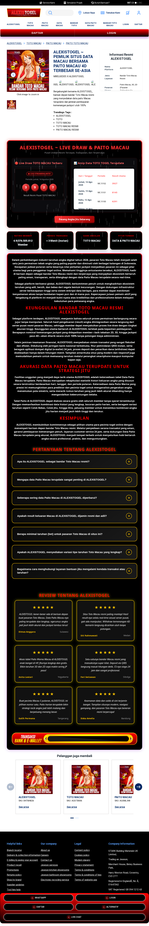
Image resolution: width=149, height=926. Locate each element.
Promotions (13, 870)
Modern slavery (82, 860)
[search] (59, 13)
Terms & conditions (84, 870)
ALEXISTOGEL (13, 24)
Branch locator (14, 850)
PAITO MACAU (44, 24)
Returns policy (14, 874)
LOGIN (126, 24)
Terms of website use (85, 879)
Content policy (82, 850)
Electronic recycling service (55, 879)
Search (49, 13)
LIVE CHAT (76, 917)
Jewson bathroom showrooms (56, 874)
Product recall (14, 865)
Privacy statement (84, 865)
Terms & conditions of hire (87, 874)
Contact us (46, 860)
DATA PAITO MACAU (90, 24)
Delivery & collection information (23, 855)
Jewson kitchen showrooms (55, 870)
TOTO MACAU (30, 24)
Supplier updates (15, 884)
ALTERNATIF (112, 907)
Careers (45, 855)
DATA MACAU (59, 24)
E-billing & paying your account (22, 860)
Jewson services (49, 865)
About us (45, 850)
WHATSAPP (40, 898)
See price (24, 807)
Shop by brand (14, 879)
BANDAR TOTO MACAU (110, 24)
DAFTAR (138, 24)
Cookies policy (81, 855)
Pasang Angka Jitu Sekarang (74, 219)
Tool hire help (14, 889)
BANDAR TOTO (74, 24)
